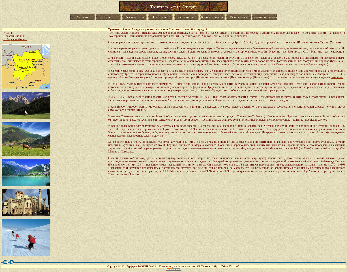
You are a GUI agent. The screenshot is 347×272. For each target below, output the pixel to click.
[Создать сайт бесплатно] (173, 269)
